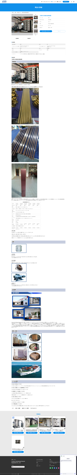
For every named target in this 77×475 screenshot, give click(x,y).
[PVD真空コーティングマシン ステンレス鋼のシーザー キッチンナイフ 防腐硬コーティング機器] (18, 422)
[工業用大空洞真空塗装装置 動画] (22, 24)
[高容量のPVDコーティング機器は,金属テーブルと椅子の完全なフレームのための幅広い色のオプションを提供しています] (45, 422)
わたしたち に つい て (47, 1)
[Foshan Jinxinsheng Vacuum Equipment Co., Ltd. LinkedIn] (58, 468)
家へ (42, 1)
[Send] (75, 474)
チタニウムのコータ (33, 408)
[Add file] (61, 474)
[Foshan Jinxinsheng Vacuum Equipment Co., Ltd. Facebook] (54, 468)
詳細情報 (17, 38)
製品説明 (29, 38)
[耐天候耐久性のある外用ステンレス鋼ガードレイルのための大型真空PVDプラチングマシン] (18, 442)
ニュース (54, 1)
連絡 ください (59, 1)
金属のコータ (19, 12)
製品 (52, 1)
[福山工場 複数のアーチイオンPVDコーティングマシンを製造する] (59, 422)
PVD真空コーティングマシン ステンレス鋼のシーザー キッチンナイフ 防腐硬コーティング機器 (18, 430)
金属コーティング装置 (25, 408)
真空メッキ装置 (18, 408)
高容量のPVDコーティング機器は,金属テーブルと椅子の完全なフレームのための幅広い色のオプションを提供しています (45, 430)
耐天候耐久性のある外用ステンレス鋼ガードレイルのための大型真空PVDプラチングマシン (18, 449)
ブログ (37, 464)
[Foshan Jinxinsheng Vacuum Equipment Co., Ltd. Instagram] (56, 468)
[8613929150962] (50, 468)
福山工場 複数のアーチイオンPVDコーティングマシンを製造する (59, 430)
